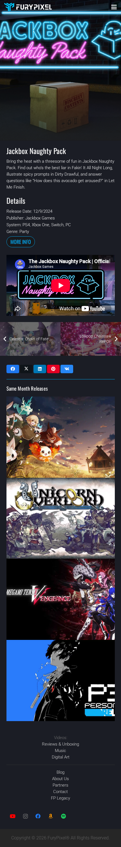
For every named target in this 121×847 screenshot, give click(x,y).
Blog (60, 772)
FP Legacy (60, 798)
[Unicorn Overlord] (60, 518)
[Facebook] (38, 816)
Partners (60, 785)
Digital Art (61, 757)
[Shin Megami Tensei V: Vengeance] (60, 599)
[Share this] (12, 369)
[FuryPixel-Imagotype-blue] (28, 7)
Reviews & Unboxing (60, 744)
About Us (60, 778)
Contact (60, 791)
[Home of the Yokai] (60, 437)
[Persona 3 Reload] (60, 680)
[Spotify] (63, 816)
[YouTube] (12, 816)
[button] (114, 7)
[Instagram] (25, 816)
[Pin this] (53, 369)
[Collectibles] (50, 816)
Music (60, 750)
